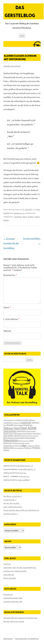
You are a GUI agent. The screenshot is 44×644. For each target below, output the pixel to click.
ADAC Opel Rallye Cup (9, 420)
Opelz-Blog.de (8, 575)
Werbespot (28, 448)
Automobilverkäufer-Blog (12, 598)
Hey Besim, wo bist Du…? (12, 496)
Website (7, 330)
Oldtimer (8, 428)
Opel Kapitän (27, 433)
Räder (32, 441)
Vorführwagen (30, 446)
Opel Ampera (9, 430)
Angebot (18, 420)
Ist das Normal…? (9, 500)
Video (23, 445)
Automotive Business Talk (12, 601)
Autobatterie (16, 423)
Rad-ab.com (8, 594)
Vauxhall (27, 443)
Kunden (31, 217)
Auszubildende (8, 423)
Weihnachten (8, 448)
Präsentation (10, 440)
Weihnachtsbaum (19, 448)
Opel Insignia (18, 433)
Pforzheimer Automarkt (13, 438)
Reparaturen (25, 441)
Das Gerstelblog (20, 11)
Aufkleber (32, 420)
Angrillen (25, 420)
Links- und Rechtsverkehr (12, 507)
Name (7, 307)
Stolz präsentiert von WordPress (27, 639)
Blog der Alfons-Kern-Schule (13, 621)
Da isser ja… (22, 473)
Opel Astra (21, 431)
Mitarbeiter (28, 425)
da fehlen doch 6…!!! (25, 466)
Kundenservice (19, 213)
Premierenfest (29, 438)
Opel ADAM (28, 428)
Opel (17, 428)
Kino (4, 425)
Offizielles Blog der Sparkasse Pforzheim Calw (20, 618)
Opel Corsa (8, 433)
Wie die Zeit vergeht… (11, 503)
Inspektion (18, 217)
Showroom (7, 443)
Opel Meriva (36, 433)
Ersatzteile (26, 422)
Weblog (37, 446)
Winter (6, 450)
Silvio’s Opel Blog (9, 578)
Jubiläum (35, 422)
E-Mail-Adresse (11, 319)
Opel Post (7, 564)
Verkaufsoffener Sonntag (11, 446)
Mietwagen (18, 425)
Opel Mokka (8, 435)
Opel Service (19, 435)
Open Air (35, 436)
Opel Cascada (31, 431)
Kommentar (10, 275)
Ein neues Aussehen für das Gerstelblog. (11, 243)
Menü (22, 36)
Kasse (25, 217)
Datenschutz (8, 639)
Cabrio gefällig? (24, 480)
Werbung (36, 447)
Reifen (20, 441)
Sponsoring (16, 443)
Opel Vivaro (29, 436)
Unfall (22, 443)
